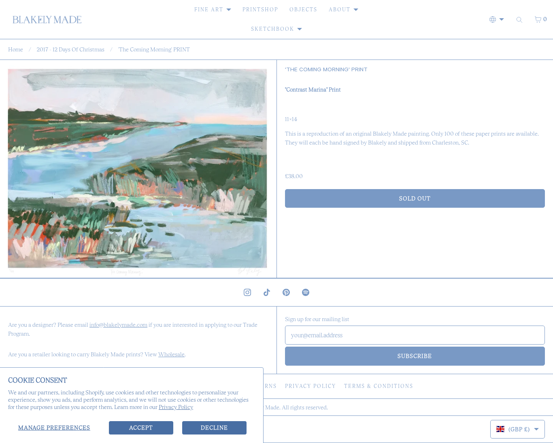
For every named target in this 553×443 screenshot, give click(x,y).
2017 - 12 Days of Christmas (70, 49)
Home (15, 49)
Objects (303, 9)
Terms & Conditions (378, 386)
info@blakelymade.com (118, 325)
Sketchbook (272, 29)
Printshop (260, 9)
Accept (141, 427)
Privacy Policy (176, 407)
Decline (214, 427)
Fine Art (208, 9)
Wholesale (171, 354)
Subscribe (415, 356)
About (340, 9)
